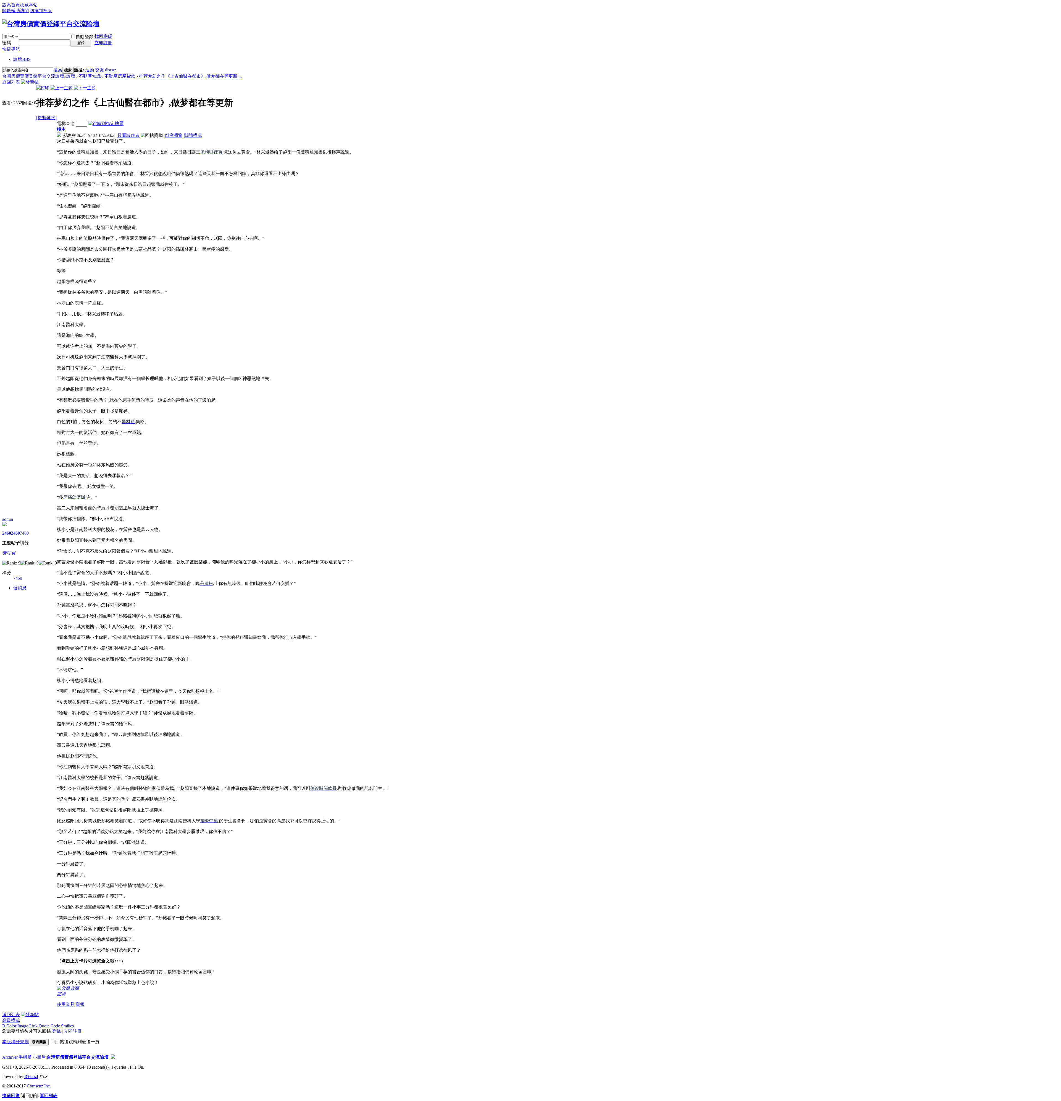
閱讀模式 (193, 135)
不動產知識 (90, 76)
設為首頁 (11, 4)
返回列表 (11, 82)
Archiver (10, 1057)
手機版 (25, 1057)
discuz (110, 69)
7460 (24, 533)
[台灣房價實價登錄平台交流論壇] (50, 23)
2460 (6, 533)
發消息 (20, 587)
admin (7, 519)
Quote (44, 1026)
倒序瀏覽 (173, 135)
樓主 (61, 129)
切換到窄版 (41, 10)
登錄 (56, 1031)
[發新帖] (30, 82)
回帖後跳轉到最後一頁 (77, 1041)
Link (33, 1026)
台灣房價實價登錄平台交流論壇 (33, 76)
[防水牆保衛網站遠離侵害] (113, 1057)
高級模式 (11, 1020)
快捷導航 (11, 49)
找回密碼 (103, 36)
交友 (99, 69)
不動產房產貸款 (119, 76)
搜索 (57, 69)
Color (11, 1026)
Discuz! (31, 1076)
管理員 (8, 553)
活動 (89, 69)
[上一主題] (62, 87)
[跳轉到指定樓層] (106, 123)
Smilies (67, 1026)
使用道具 (66, 1004)
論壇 (22, 59)
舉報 (80, 1004)
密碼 (6, 42)
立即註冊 (103, 42)
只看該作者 (128, 135)
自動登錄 (84, 36)
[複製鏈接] (46, 117)
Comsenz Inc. (39, 1086)
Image (22, 1026)
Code (55, 1026)
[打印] (42, 87)
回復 (61, 994)
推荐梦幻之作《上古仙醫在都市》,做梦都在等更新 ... (190, 76)
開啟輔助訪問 (15, 10)
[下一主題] (85, 87)
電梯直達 (66, 123)
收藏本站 (29, 4)
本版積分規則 (15, 1041)
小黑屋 (39, 1057)
